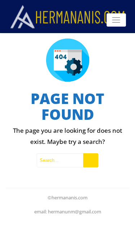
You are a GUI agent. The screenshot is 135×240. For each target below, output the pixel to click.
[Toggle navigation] (116, 20)
